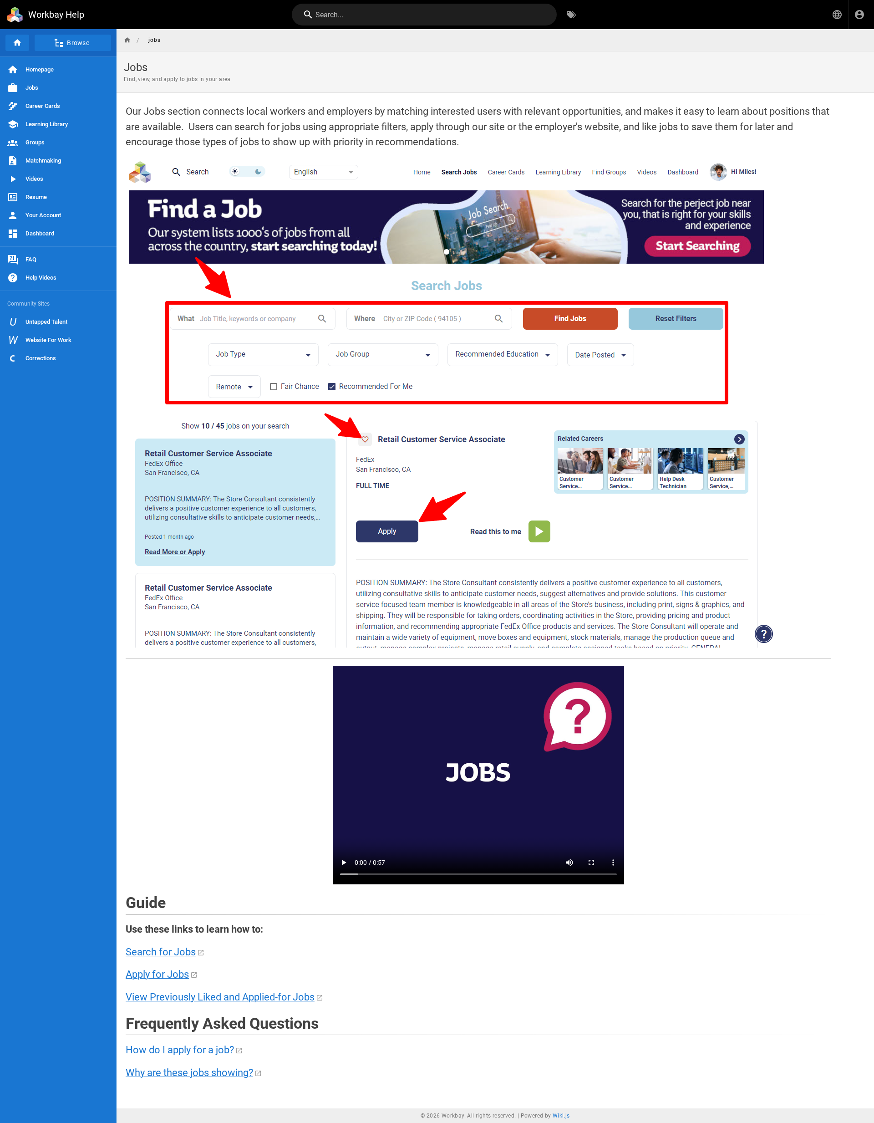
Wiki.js (561, 1116)
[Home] (17, 43)
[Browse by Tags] (571, 15)
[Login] (859, 15)
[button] (837, 14)
